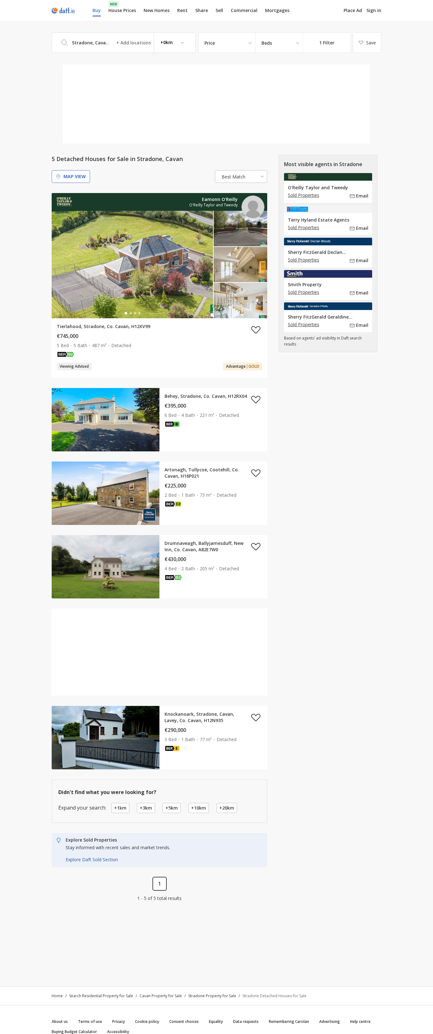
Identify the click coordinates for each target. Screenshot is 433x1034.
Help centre (360, 1021)
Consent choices (184, 1021)
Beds (267, 43)
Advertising (329, 1021)
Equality (216, 1021)
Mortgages (277, 10)
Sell (219, 10)
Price (209, 43)
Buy (97, 10)
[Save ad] (255, 329)
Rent (182, 10)
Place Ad (353, 10)
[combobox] (124, 42)
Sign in (373, 10)
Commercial (244, 10)
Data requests (246, 1021)
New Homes (157, 10)
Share (201, 10)
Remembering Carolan (289, 1021)
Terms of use (90, 1021)
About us (60, 1021)
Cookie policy (147, 1021)
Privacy (118, 1021)
